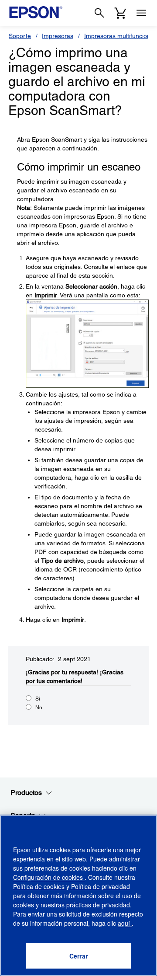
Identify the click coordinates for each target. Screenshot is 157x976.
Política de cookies (39, 886)
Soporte (20, 35)
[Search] (99, 13)
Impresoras (57, 35)
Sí (37, 699)
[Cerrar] (78, 956)
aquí (125, 923)
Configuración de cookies (49, 877)
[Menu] (141, 13)
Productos (26, 792)
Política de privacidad (99, 886)
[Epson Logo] (36, 12)
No (38, 707)
